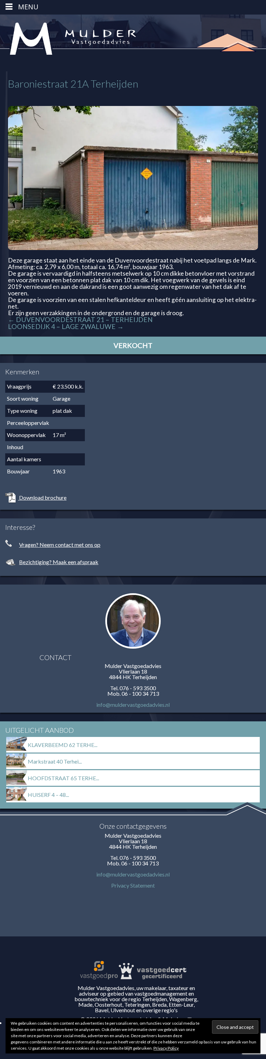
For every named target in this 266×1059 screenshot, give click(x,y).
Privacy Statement (133, 885)
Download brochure (42, 497)
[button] (117, 232)
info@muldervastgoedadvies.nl (133, 704)
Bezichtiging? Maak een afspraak (58, 562)
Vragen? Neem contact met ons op (59, 544)
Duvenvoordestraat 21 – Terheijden (80, 319)
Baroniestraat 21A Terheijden (73, 83)
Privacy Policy (166, 1048)
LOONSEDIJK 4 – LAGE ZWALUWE (66, 326)
